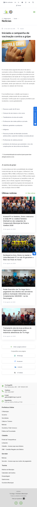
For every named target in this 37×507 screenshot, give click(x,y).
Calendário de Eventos (8, 473)
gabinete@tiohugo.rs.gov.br (13, 397)
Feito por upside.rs (17, 498)
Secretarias (5, 418)
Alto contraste (9, 2)
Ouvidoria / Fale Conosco (9, 428)
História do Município (8, 469)
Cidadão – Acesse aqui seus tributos (12, 446)
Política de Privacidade (8, 431)
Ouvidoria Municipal (7, 482)
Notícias (4, 424)
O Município (5, 411)
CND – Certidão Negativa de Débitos (13, 449)
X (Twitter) (20, 372)
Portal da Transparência (9, 439)
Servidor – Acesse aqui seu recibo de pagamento (16, 461)
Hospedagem (6, 476)
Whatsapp (20, 355)
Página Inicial (7, 18)
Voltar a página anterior (19, 347)
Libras (19, 5)
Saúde (15, 18)
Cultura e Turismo (7, 421)
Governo (4, 415)
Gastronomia (5, 479)
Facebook (19, 361)
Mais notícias (31, 193)
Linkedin (20, 367)
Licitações (5, 443)
